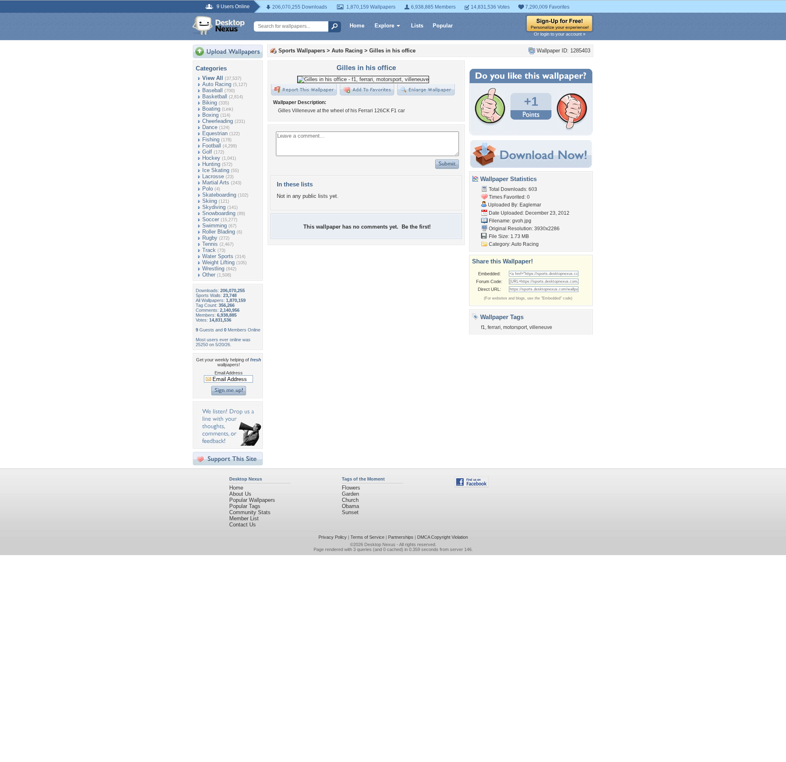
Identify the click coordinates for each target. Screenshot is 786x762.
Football (211, 146)
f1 (483, 327)
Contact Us (242, 525)
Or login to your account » (559, 34)
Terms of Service (367, 537)
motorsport (515, 327)
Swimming (214, 225)
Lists (417, 26)
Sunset (350, 512)
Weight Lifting (218, 262)
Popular (443, 26)
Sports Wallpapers (301, 51)
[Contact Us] (230, 444)
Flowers (351, 488)
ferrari (494, 327)
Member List (244, 518)
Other (208, 275)
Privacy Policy (332, 537)
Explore (384, 26)
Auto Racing (216, 84)
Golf (207, 152)
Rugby (209, 238)
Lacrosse (213, 176)
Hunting (211, 164)
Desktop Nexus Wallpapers (218, 25)
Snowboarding (218, 213)
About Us (240, 494)
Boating (211, 109)
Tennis (210, 244)
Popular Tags (244, 506)
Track (209, 250)
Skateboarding (219, 195)
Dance (209, 127)
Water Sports (217, 256)
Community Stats (250, 512)
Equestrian (215, 133)
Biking (209, 103)
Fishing (210, 139)
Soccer (210, 219)
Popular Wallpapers (252, 500)
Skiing (209, 201)
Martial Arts (215, 182)
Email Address (229, 372)
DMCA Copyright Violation (442, 537)
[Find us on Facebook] (471, 485)
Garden (350, 494)
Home (357, 26)
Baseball (212, 90)
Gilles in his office (392, 51)
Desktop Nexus (379, 544)
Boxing (210, 115)
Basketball (214, 96)
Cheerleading (217, 121)
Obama (350, 506)
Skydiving (214, 207)
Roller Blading (218, 232)
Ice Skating (215, 170)
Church (350, 500)
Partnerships (400, 537)
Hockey (211, 158)
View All (212, 78)
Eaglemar (530, 205)
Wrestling (213, 268)
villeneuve (540, 327)
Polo (207, 189)
